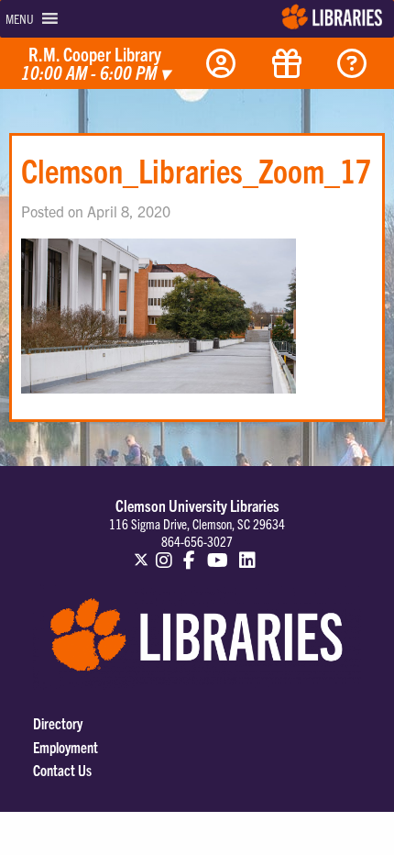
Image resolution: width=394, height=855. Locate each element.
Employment (65, 747)
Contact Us (62, 770)
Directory (57, 723)
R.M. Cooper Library (95, 64)
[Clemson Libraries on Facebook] (189, 551)
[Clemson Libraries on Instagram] (164, 551)
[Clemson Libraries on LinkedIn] (248, 551)
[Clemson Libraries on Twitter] (141, 551)
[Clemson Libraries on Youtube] (217, 551)
